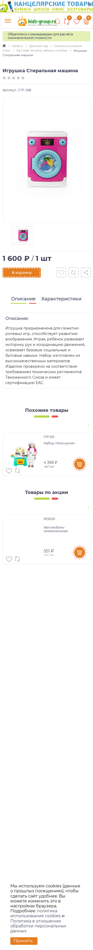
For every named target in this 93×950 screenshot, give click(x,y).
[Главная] (4, 46)
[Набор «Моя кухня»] (23, 454)
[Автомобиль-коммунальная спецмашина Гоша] (23, 539)
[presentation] (79, 424)
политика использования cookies (35, 913)
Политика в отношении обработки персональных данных (38, 926)
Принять (23, 940)
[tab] (23, 299)
